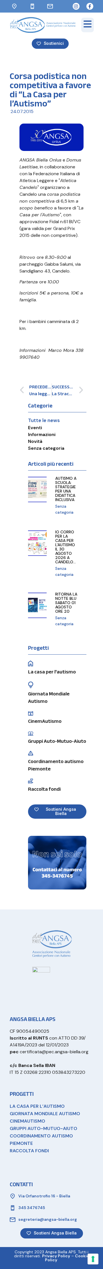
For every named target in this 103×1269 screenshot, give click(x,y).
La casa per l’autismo (37, 1106)
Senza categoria (46, 448)
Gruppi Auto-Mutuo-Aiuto (57, 741)
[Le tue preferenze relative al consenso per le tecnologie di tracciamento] (93, 1259)
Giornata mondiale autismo (45, 1114)
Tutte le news (44, 420)
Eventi (35, 428)
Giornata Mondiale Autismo (49, 697)
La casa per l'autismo (52, 672)
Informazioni (42, 434)
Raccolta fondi (44, 789)
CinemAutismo (45, 721)
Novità (35, 441)
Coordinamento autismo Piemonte (56, 765)
